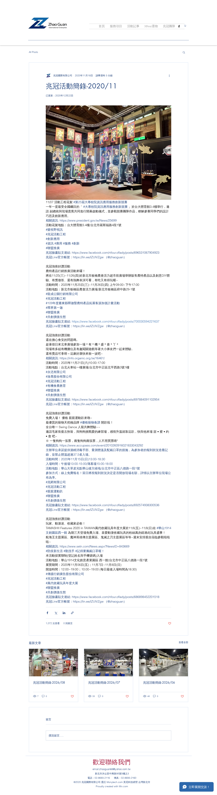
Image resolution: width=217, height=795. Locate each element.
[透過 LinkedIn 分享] (64, 612)
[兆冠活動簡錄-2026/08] (53, 662)
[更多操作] (169, 75)
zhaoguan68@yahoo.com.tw (115, 769)
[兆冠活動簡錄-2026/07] (108, 662)
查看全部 (183, 642)
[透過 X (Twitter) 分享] (55, 612)
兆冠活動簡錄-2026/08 (49, 682)
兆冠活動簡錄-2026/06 (159, 682)
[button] (185, 26)
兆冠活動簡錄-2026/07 (104, 682)
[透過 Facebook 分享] (47, 612)
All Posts (33, 52)
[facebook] (179, 26)
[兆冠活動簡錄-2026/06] (163, 662)
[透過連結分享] (72, 612)
